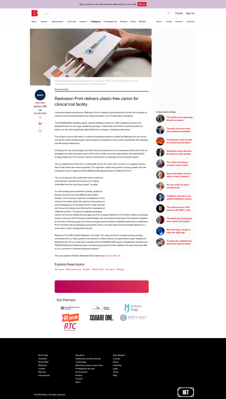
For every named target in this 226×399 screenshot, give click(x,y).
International (44, 375)
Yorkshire (42, 358)
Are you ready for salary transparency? (178, 186)
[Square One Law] (101, 317)
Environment (81, 372)
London (41, 368)
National (42, 372)
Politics (78, 375)
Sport (78, 382)
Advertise (190, 21)
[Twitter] (40, 130)
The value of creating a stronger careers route (177, 163)
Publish (179, 13)
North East (43, 355)
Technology (80, 361)
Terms (116, 372)
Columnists (71, 21)
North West (43, 361)
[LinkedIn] (40, 123)
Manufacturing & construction (89, 365)
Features (82, 21)
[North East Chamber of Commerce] (133, 317)
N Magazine (96, 21)
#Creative (59, 269)
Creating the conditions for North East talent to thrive (179, 242)
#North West (98, 269)
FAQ (115, 375)
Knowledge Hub (110, 21)
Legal (115, 368)
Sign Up (142, 4)
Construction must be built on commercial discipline (179, 141)
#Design (120, 269)
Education (80, 355)
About (158, 21)
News (34, 21)
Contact (169, 21)
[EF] (70, 307)
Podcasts (123, 21)
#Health (86, 269)
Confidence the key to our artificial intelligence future (179, 197)
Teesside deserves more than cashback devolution (179, 130)
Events (133, 21)
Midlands (42, 365)
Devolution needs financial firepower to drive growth (179, 152)
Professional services (85, 368)
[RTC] (70, 326)
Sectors (44, 21)
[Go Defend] (70, 317)
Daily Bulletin (119, 355)
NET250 (142, 21)
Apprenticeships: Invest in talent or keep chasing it (179, 175)
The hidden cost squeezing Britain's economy (180, 118)
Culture (78, 378)
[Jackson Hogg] (133, 307)
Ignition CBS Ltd (40, 108)
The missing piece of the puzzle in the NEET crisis (178, 208)
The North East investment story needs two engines (179, 220)
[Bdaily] (34, 13)
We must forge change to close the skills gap (178, 231)
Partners (178, 21)
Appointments (57, 21)
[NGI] (101, 307)
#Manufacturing (73, 269)
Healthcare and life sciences (88, 358)
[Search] (168, 13)
